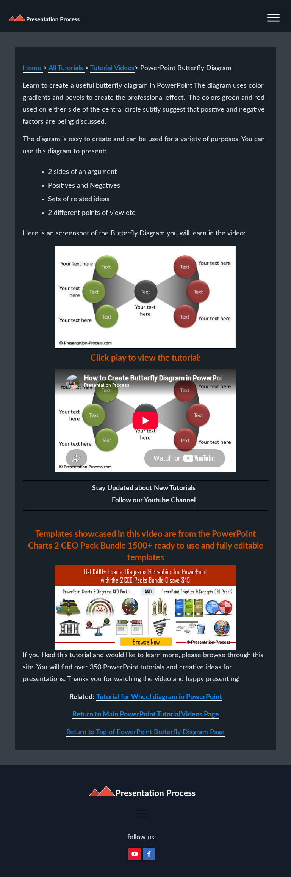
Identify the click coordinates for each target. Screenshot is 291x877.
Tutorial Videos (112, 68)
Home (33, 68)
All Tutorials (66, 68)
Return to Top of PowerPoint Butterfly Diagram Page (145, 732)
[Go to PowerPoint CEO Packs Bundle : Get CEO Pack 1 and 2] (145, 607)
